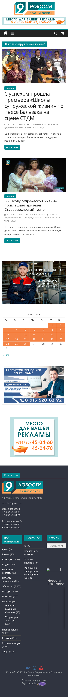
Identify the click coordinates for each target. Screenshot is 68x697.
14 (43, 334)
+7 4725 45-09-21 (11, 514)
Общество (7, 586)
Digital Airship (29, 683)
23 (61, 339)
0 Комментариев (37, 124)
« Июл (6, 354)
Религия (6, 638)
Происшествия (10, 629)
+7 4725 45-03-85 (11, 511)
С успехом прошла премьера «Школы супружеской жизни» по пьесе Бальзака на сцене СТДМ (33, 105)
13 (34, 334)
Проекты (7, 601)
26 (25, 343)
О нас (27, 545)
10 (7, 334)
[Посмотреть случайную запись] (62, 33)
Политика (7, 596)
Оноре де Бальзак (34, 217)
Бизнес (5, 554)
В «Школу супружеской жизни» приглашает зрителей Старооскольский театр (30, 205)
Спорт (5, 651)
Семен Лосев (31, 127)
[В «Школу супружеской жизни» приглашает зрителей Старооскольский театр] (34, 160)
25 (16, 343)
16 (61, 334)
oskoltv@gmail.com (12, 503)
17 (7, 339)
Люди (5, 564)
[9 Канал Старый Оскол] (5, 33)
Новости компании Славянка (10, 609)
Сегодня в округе (11, 643)
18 (16, 339)
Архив (5, 549)
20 (34, 339)
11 (16, 334)
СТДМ (41, 127)
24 (7, 343)
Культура (10, 88)
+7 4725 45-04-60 (11, 527)
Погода (6, 591)
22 (52, 339)
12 (25, 334)
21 (43, 339)
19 (25, 339)
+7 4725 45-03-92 (11, 524)
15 (52, 334)
